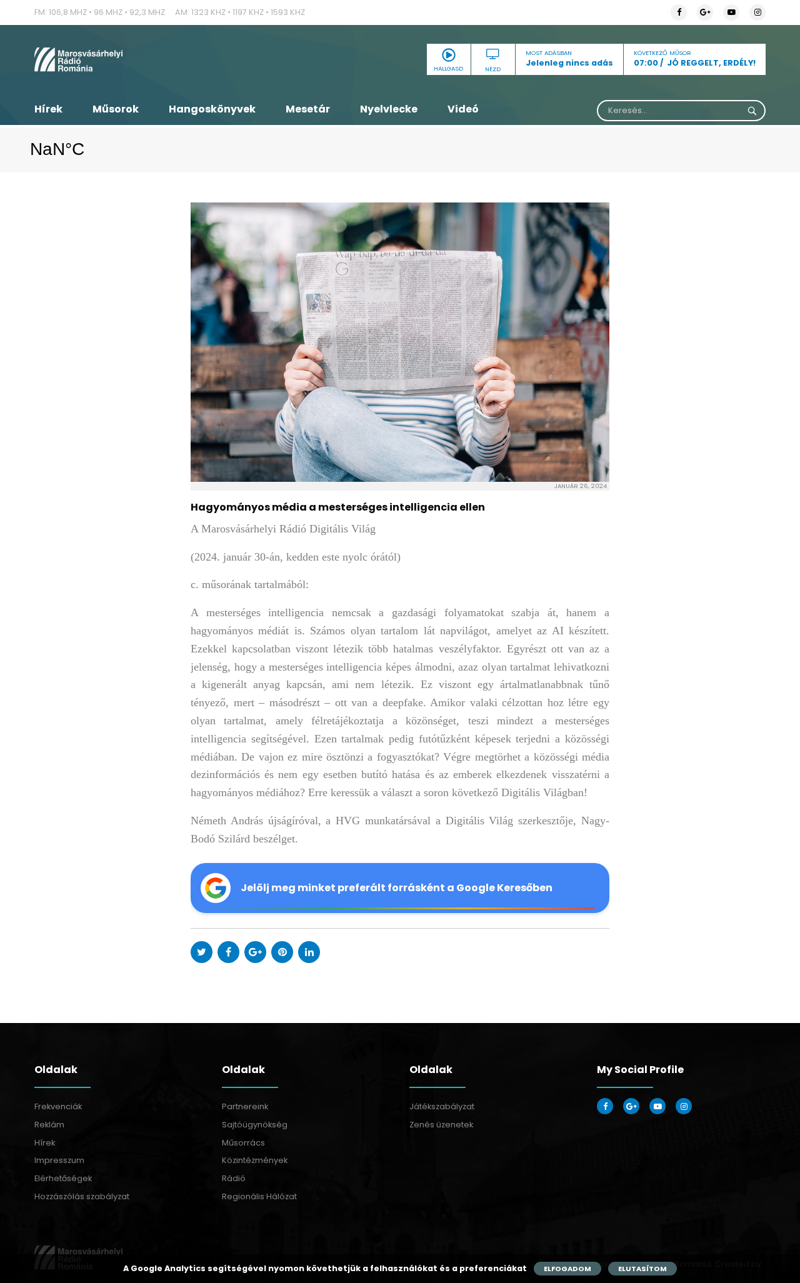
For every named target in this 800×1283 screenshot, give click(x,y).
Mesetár (308, 109)
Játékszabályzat (441, 1106)
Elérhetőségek (63, 1178)
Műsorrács (243, 1142)
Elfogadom (567, 1269)
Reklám (49, 1124)
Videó (463, 109)
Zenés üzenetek (441, 1124)
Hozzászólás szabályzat (81, 1196)
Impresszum (59, 1160)
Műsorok (115, 109)
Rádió (234, 1178)
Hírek (48, 109)
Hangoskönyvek (212, 109)
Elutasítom (642, 1269)
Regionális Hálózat (259, 1196)
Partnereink (245, 1106)
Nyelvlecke (389, 109)
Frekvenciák (58, 1106)
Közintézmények (255, 1160)
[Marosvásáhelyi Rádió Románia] (150, 59)
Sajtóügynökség (255, 1124)
